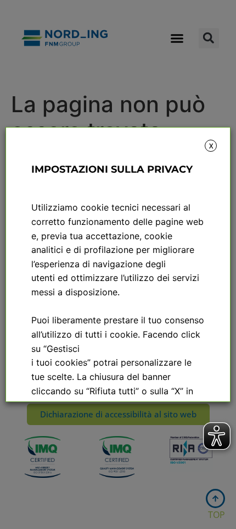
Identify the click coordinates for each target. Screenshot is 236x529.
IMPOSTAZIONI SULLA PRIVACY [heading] (112, 169)
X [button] (211, 146)
